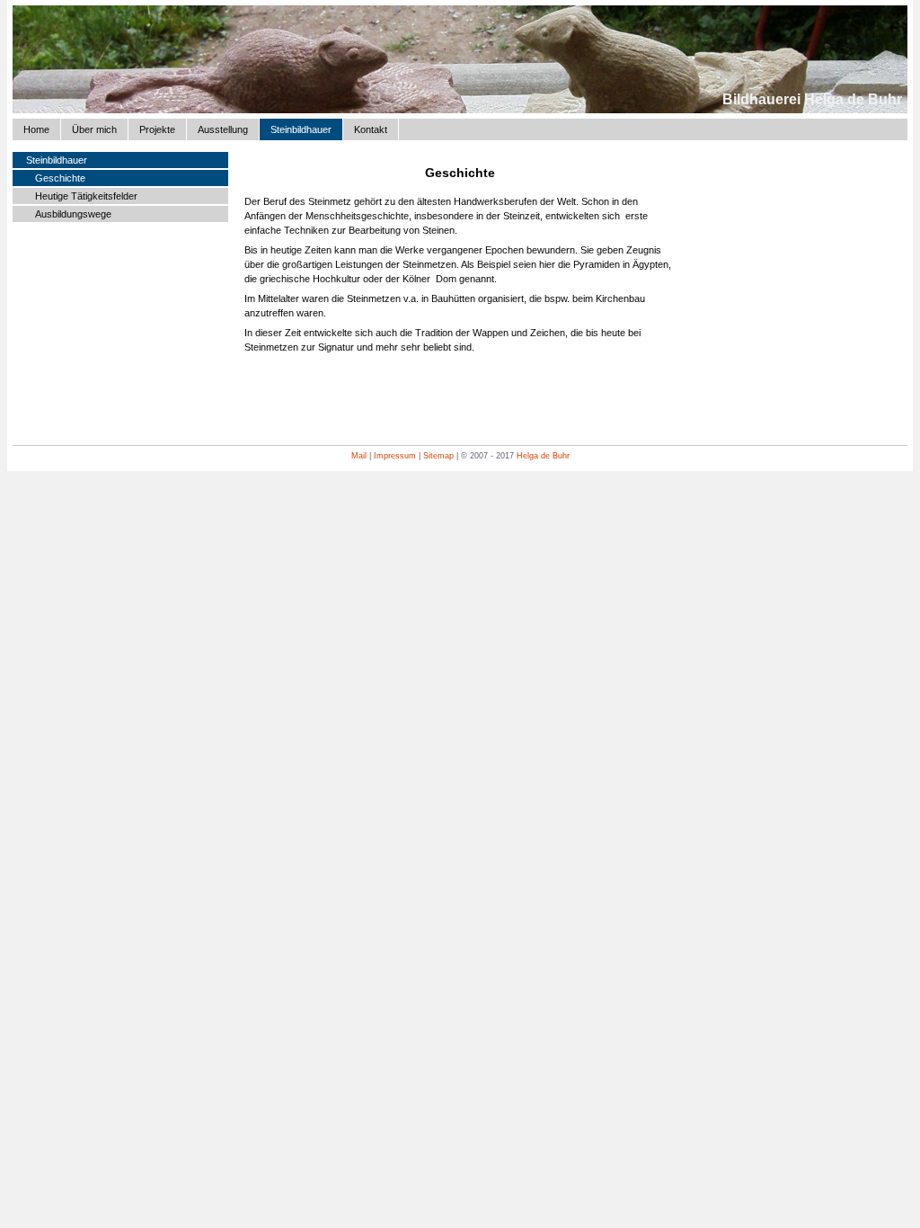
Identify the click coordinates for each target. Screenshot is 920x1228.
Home (36, 129)
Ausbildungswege (73, 214)
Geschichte (60, 178)
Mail (359, 455)
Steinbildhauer (301, 129)
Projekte (157, 129)
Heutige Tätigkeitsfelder (86, 196)
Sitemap (438, 455)
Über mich (94, 129)
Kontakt (370, 129)
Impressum (395, 455)
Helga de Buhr (543, 455)
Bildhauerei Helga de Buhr (812, 99)
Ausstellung (223, 129)
